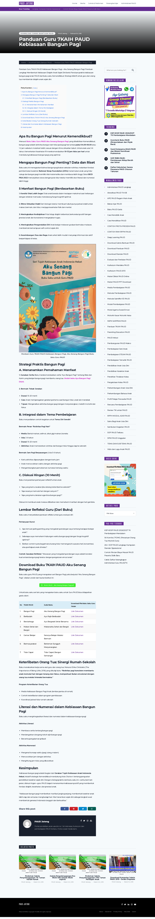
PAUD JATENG (26, 3)
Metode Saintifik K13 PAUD (118, 299)
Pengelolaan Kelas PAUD (117, 382)
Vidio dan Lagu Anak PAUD (118, 449)
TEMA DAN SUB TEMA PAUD (119, 444)
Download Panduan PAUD (118, 249)
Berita (82, 3)
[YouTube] (135, 904)
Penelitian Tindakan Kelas (118, 377)
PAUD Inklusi (112, 338)
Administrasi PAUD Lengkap (119, 187)
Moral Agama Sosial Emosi (118, 310)
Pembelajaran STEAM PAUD (119, 355)
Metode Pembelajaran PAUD (119, 293)
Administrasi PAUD (128, 3)
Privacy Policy (117, 911)
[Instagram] (132, 904)
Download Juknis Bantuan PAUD (37, 33)
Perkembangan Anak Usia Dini (120, 388)
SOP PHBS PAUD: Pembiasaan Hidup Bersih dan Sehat (122, 160)
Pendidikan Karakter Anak (118, 371)
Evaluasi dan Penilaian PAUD (119, 260)
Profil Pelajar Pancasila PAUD (119, 399)
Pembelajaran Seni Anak (117, 349)
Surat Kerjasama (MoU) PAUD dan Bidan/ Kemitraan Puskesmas (123, 151)
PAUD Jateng (62, 33)
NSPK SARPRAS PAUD (116, 321)
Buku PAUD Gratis (114, 210)
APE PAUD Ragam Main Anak (119, 198)
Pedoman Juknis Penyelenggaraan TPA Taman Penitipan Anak (92, 877)
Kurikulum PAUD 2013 (116, 271)
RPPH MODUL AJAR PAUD (118, 416)
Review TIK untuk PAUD (117, 410)
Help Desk (127, 911)
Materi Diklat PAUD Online (118, 276)
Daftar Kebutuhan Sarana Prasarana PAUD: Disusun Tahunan (122, 169)
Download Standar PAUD (117, 254)
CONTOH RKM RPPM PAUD (119, 232)
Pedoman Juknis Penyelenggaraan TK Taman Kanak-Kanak (32, 877)
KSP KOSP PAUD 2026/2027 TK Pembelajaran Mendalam (48, 9)
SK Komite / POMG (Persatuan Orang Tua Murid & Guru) (90, 9)
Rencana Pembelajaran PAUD (119, 405)
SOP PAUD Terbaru (115, 433)
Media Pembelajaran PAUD (118, 288)
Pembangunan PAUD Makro (119, 343)
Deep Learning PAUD (116, 237)
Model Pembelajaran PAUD (118, 304)
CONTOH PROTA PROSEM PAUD (121, 226)
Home (74, 3)
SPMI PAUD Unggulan (116, 438)
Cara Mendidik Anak (115, 215)
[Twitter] (125, 904)
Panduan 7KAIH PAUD (116, 327)
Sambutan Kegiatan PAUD (118, 427)
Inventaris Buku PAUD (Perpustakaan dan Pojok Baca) (121, 142)
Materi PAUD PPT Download (119, 282)
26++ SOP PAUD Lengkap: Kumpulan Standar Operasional (132, 9)
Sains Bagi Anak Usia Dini (117, 421)
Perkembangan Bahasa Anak (119, 394)
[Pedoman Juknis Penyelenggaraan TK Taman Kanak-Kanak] (32, 862)
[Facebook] (122, 904)
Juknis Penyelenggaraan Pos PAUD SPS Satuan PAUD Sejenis (62, 877)
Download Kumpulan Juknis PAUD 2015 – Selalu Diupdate (122, 878)
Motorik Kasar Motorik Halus (119, 315)
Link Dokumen (77, 611)
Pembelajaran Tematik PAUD (119, 360)
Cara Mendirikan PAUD (116, 221)
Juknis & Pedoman (95, 3)
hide (35, 88)
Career (134, 911)
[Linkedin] (128, 904)
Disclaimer (108, 911)
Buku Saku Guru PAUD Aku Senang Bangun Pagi (47, 141)
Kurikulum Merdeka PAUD (118, 265)
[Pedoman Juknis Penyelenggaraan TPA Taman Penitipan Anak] (92, 862)
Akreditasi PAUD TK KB (117, 193)
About (101, 911)
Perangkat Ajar (112, 3)
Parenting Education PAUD (118, 332)
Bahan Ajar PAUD (114, 204)
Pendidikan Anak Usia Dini (118, 366)
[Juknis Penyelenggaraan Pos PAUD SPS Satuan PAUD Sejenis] (62, 862)
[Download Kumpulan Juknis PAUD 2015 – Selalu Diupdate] (122, 864)
